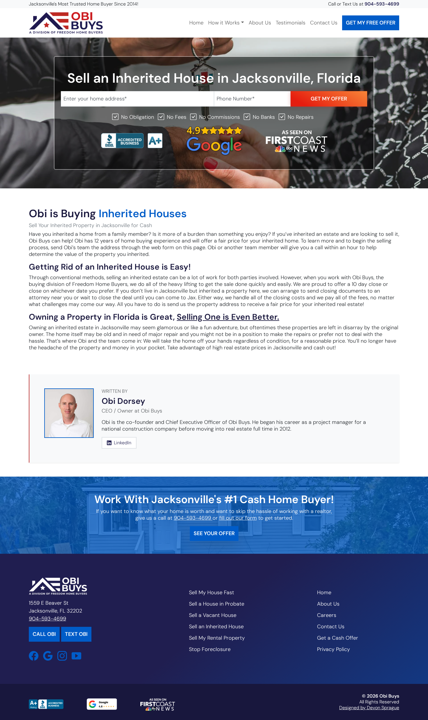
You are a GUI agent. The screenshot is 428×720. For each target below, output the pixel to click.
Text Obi (76, 634)
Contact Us (330, 626)
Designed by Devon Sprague (369, 708)
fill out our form (238, 517)
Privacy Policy (333, 649)
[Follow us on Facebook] (36, 656)
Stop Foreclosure (210, 649)
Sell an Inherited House (216, 626)
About (260, 22)
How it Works (224, 22)
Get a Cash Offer (337, 637)
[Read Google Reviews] (50, 656)
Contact (323, 22)
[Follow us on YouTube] (79, 656)
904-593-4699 (382, 4)
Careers (326, 615)
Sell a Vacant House (212, 615)
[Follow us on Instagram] (64, 656)
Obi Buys (389, 696)
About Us (328, 603)
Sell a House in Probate (216, 603)
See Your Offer (214, 533)
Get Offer (370, 22)
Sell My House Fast (211, 592)
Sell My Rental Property (217, 637)
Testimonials (290, 22)
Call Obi (44, 634)
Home (196, 22)
